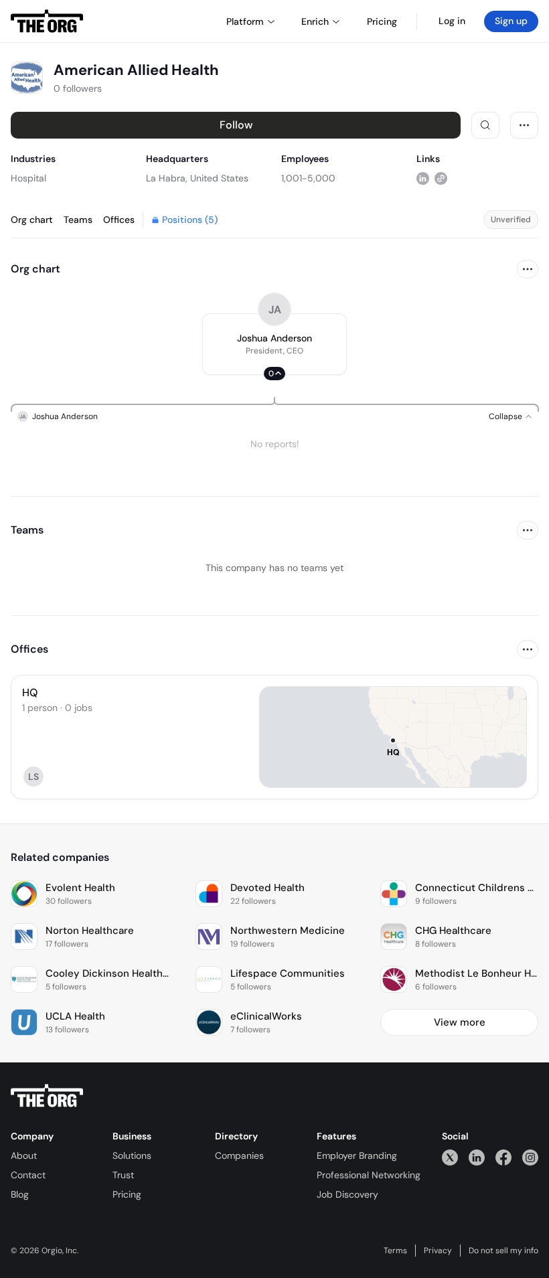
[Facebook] (503, 1157)
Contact (28, 1175)
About (24, 1155)
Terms (395, 1250)
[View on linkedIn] (422, 177)
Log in (452, 21)
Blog (20, 1194)
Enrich (315, 21)
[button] (274, 344)
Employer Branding (357, 1155)
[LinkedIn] (477, 1157)
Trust (123, 1175)
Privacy (438, 1250)
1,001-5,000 (308, 178)
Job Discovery (347, 1194)
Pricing (126, 1194)
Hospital (28, 178)
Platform (245, 21)
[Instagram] (530, 1157)
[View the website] (441, 177)
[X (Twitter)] (450, 1157)
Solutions (131, 1155)
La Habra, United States (197, 178)
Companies (239, 1155)
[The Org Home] (47, 21)
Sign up (511, 21)
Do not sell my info (503, 1250)
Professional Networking (368, 1175)
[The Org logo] (47, 1096)
